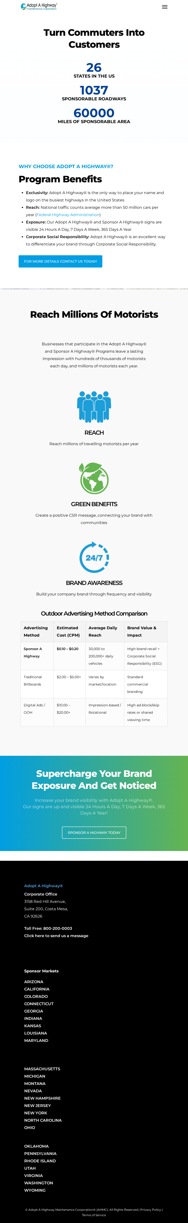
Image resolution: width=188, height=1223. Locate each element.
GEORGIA (33, 1011)
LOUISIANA (35, 1033)
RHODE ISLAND (40, 1161)
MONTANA (35, 1083)
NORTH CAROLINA (43, 1120)
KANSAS (32, 1026)
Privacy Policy (150, 1209)
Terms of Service (94, 1215)
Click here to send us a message (56, 935)
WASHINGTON (38, 1183)
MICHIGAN (34, 1076)
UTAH (30, 1168)
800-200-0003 (57, 928)
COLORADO (36, 996)
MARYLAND (36, 1040)
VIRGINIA (33, 1175)
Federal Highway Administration (67, 214)
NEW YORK (35, 1113)
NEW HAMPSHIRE (42, 1098)
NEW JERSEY (37, 1105)
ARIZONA (33, 981)
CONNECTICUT (39, 1004)
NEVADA (33, 1091)
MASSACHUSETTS (42, 1069)
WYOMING (35, 1190)
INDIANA (33, 1018)
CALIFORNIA (36, 989)
